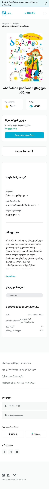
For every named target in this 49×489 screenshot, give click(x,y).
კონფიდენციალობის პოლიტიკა (19, 382)
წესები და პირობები (12, 376)
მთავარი (5, 23)
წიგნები (16, 23)
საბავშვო (13, 295)
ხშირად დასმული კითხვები (16, 363)
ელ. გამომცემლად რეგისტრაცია (19, 369)
